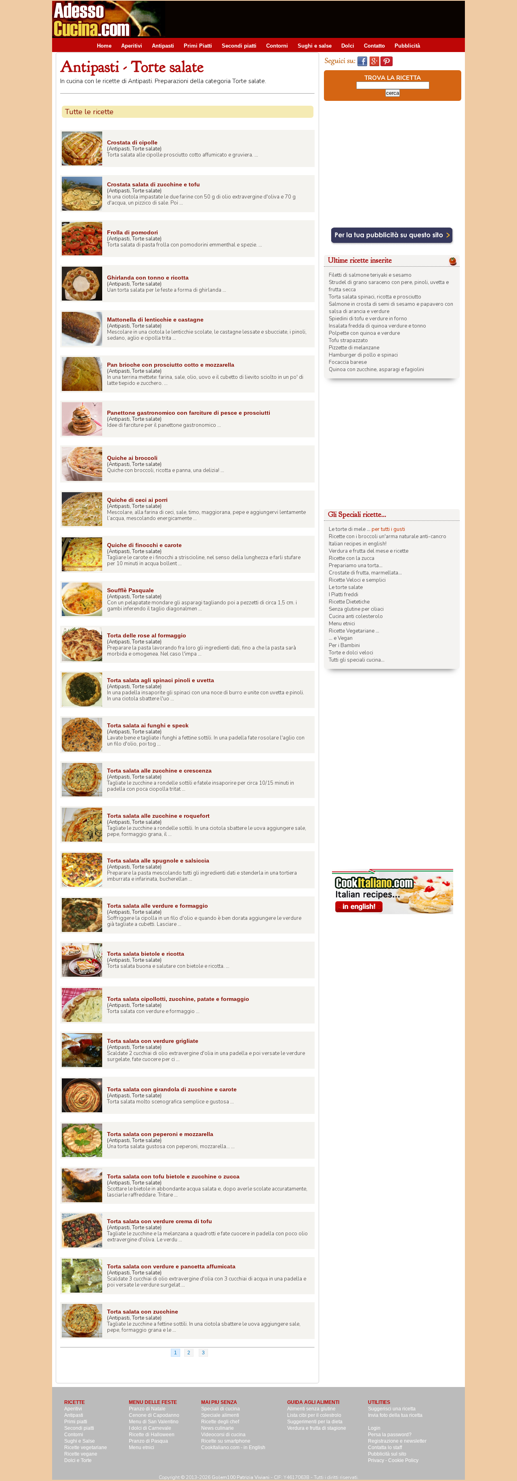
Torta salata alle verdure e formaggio (157, 905)
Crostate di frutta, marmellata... (365, 573)
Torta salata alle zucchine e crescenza (159, 770)
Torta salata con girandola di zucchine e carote (172, 1089)
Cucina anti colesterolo (356, 616)
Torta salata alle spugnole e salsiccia (158, 860)
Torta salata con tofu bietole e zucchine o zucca (173, 1176)
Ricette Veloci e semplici (357, 580)
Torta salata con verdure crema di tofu (159, 1221)
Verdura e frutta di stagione (316, 1428)
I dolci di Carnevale (150, 1428)
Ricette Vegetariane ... (354, 631)
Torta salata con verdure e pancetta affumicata (171, 1266)
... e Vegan (341, 638)
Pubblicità (407, 46)
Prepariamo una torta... (355, 565)
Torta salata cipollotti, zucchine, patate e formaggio (178, 999)
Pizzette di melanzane (354, 347)
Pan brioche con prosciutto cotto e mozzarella (170, 364)
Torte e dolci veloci (351, 652)
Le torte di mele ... (349, 529)
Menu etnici (342, 623)
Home (104, 46)
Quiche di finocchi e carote (144, 545)
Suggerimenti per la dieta (315, 1422)
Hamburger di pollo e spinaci (363, 355)
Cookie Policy (403, 1460)
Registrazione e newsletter (397, 1441)
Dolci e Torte (78, 1460)
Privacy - (378, 1460)
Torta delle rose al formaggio (146, 635)
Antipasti (163, 46)
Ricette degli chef (220, 1422)
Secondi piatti (239, 46)
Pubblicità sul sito (387, 1454)
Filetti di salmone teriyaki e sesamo (370, 275)
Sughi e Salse (79, 1441)
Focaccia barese (348, 362)
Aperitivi (131, 46)
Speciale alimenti (220, 1415)
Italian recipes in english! (358, 543)
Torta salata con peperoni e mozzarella (160, 1134)
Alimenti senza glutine (311, 1409)
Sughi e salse (315, 46)
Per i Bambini (344, 645)
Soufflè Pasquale (130, 590)
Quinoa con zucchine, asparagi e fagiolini (376, 369)
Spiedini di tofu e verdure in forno (368, 318)
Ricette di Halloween (151, 1434)
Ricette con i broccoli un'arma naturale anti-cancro (387, 536)
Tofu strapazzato (348, 340)
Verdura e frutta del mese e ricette (368, 551)
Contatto (374, 46)
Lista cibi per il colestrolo (314, 1415)
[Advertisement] (318, 19)
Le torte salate (346, 587)
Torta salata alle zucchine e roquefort (158, 816)
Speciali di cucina (220, 1409)
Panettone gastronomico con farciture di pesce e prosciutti (188, 412)
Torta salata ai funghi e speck (148, 725)
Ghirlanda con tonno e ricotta (148, 277)
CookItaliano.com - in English (233, 1447)
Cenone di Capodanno (154, 1415)
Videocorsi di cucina (223, 1434)
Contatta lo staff (385, 1447)
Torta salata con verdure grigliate (152, 1041)
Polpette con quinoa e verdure (364, 333)
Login (374, 1428)
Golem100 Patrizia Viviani (240, 1477)
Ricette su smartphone (225, 1441)
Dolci (347, 46)
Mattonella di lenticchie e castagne (155, 319)
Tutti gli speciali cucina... (357, 660)
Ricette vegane (80, 1454)
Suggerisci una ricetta (392, 1409)
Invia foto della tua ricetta (395, 1415)
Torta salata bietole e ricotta (145, 953)
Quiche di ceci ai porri (137, 500)
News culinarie (217, 1428)
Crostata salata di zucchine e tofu (153, 184)
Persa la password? (390, 1434)
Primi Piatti (198, 46)
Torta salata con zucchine (142, 1311)
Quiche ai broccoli (132, 458)
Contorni (277, 46)
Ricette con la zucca (351, 558)
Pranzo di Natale (147, 1409)
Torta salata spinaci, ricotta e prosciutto (375, 297)
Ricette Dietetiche (349, 602)
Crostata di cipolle (132, 142)
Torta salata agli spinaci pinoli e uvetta (160, 680)
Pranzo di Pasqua (148, 1441)
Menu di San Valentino (154, 1422)
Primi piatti (75, 1422)
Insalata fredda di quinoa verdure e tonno (377, 326)
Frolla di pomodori (132, 232)
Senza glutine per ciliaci (356, 609)
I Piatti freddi (343, 594)
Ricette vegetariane (85, 1447)
